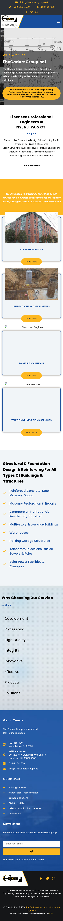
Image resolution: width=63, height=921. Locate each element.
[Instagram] (36, 12)
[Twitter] (31, 12)
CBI (51, 913)
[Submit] (31, 851)
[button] (58, 21)
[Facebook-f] (26, 12)
